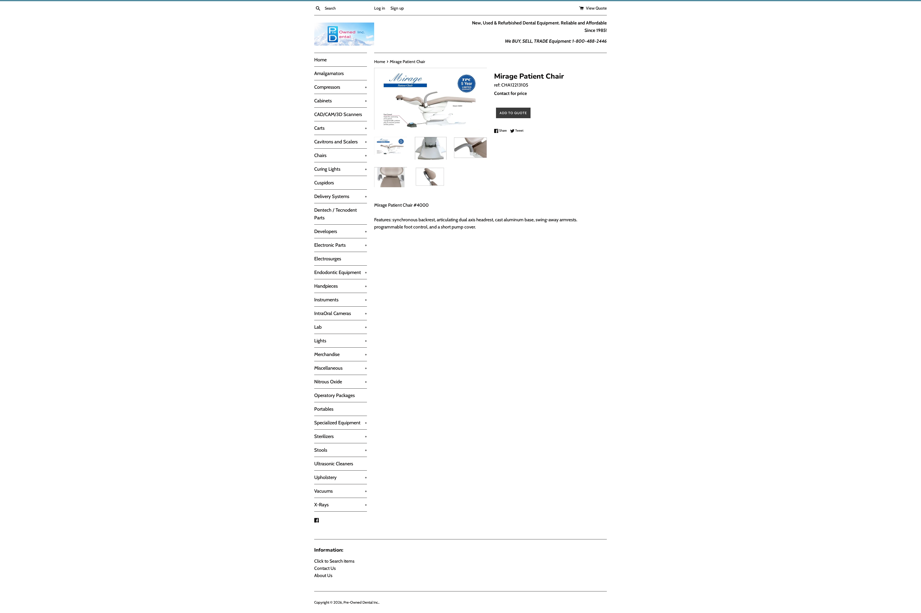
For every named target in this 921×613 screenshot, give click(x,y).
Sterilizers (340, 436)
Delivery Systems (340, 196)
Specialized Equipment (340, 423)
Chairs (340, 155)
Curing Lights (340, 169)
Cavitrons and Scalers (340, 142)
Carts (340, 128)
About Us (323, 575)
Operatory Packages (334, 395)
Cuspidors (324, 183)
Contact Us (325, 568)
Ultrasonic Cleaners (333, 464)
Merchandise (340, 354)
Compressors (340, 87)
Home (320, 60)
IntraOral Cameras (340, 313)
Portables (323, 409)
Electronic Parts (340, 245)
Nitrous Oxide (340, 382)
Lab (340, 327)
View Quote (596, 8)
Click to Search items (334, 561)
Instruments (340, 300)
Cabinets (340, 101)
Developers (340, 231)
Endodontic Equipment (340, 272)
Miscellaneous (340, 368)
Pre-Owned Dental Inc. (361, 602)
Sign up (397, 8)
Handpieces (340, 286)
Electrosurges (327, 259)
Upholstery (340, 477)
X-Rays (340, 505)
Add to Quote (513, 113)
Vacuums (340, 491)
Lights (340, 341)
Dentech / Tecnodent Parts (335, 214)
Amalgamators (329, 73)
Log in (379, 8)
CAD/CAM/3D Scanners (338, 114)
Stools (340, 450)
